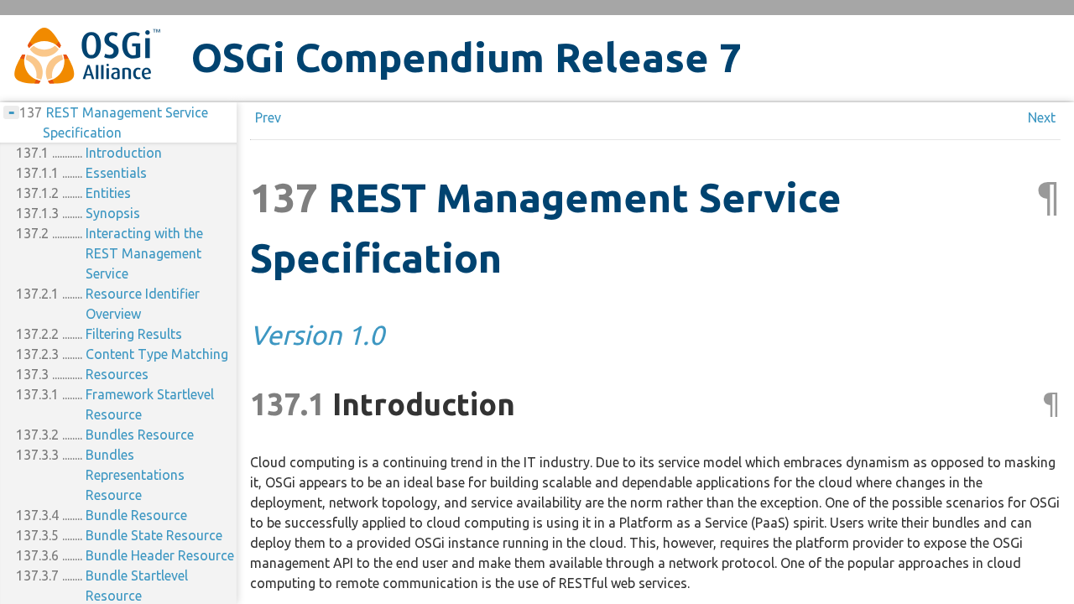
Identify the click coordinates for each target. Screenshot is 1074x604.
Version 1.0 (317, 335)
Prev (268, 117)
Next (1042, 117)
